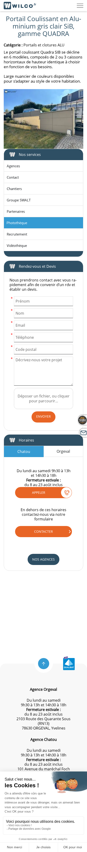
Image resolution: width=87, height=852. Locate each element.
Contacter (43, 531)
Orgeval (63, 451)
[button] (43, 663)
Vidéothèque (17, 245)
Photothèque (16, 222)
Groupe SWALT (19, 200)
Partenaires (16, 211)
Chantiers (14, 188)
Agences (13, 166)
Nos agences (43, 559)
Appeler (38, 492)
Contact (13, 177)
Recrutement (17, 234)
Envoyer (43, 416)
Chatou (23, 451)
